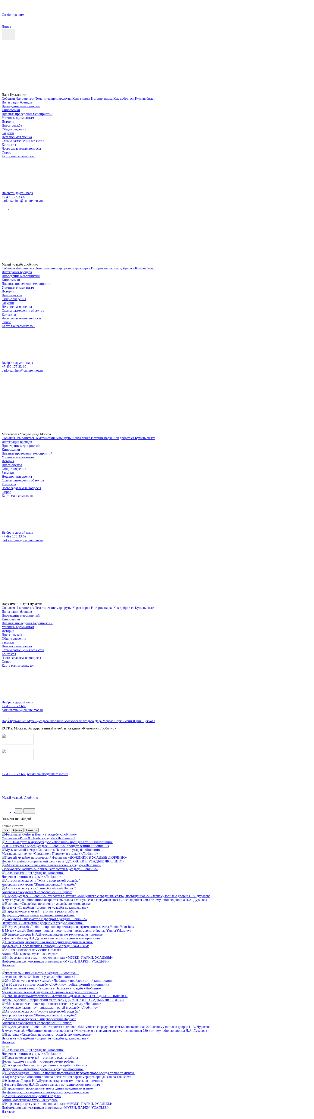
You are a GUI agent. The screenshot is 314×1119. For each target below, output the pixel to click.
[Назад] (3, 970)
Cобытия (9, 98)
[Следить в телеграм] (12, 208)
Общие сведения (14, 129)
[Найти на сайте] (13, 811)
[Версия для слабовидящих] (6, 811)
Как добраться (124, 98)
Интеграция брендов (17, 102)
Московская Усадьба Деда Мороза (89, 721)
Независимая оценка (17, 137)
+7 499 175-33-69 (14, 197)
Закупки (8, 133)
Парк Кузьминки (14, 721)
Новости (31, 830)
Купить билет (145, 98)
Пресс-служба (12, 125)
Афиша (17, 830)
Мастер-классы (65, 804)
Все (5, 830)
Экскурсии (11, 804)
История (8, 121)
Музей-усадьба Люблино (45, 721)
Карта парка (81, 98)
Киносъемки (11, 110)
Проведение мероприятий (21, 106)
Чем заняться (25, 98)
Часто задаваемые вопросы (21, 148)
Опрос (6, 152)
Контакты (9, 144)
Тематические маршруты (53, 98)
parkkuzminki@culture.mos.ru (22, 200)
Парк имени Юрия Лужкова (134, 721)
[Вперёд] (7, 970)
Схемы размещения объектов (23, 141)
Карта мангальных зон (18, 156)
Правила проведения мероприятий (27, 114)
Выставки (36, 804)
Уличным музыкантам (18, 118)
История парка (102, 98)
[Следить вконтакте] (5, 208)
